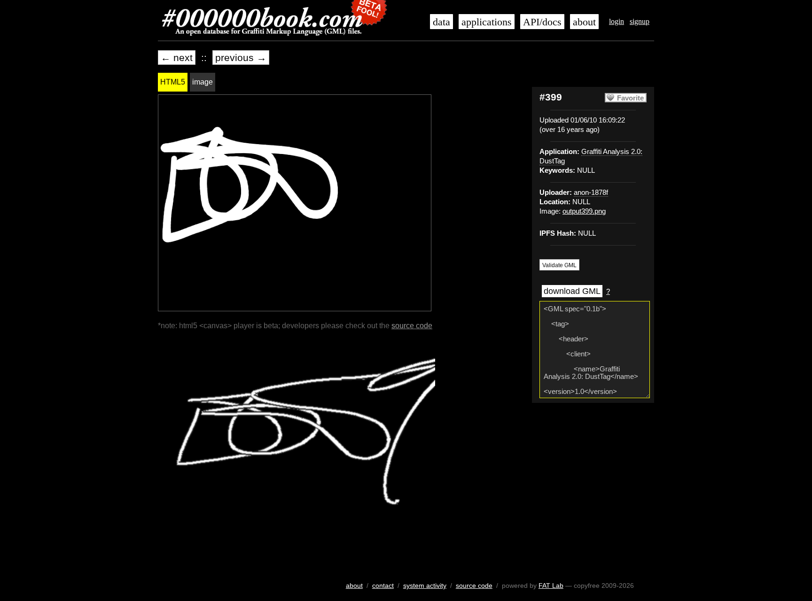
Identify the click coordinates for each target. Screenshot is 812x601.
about (584, 22)
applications (486, 22)
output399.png (584, 211)
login (616, 21)
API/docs (542, 22)
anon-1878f (591, 192)
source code (411, 326)
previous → (240, 57)
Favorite (630, 98)
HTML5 (172, 82)
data (441, 22)
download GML (572, 291)
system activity (424, 585)
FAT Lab (551, 585)
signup (639, 21)
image (202, 82)
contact (383, 585)
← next (177, 57)
